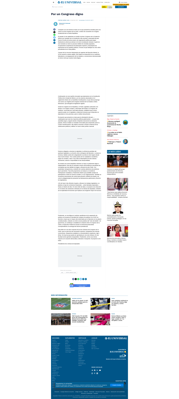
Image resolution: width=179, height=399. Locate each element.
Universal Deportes (57, 367)
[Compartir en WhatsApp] (54, 35)
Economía (54, 365)
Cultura (54, 370)
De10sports (81, 353)
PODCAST (93, 2)
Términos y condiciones (86, 393)
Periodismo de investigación (55, 346)
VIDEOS (88, 2)
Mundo (54, 353)
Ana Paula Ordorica (113, 139)
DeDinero (80, 355)
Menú (53, 380)
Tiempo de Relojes (70, 350)
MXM (84, 2)
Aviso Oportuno (82, 343)
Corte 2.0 (54, 341)
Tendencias (55, 373)
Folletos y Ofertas (82, 341)
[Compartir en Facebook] (54, 29)
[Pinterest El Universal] (94, 373)
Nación (54, 340)
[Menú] (53, 2)
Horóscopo (81, 362)
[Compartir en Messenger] (54, 37)
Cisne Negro (68, 351)
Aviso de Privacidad (100, 391)
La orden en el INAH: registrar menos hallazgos (114, 134)
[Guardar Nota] (54, 43)
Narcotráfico (55, 360)
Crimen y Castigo (112, 130)
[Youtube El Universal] (100, 371)
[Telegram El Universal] (92, 371)
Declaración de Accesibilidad (118, 391)
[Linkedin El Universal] (97, 373)
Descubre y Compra (83, 340)
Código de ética (79, 391)
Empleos (80, 345)
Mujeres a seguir (56, 343)
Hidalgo (93, 345)
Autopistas (68, 348)
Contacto (95, 393)
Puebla (93, 343)
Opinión (110, 116)
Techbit (54, 378)
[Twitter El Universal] (97, 371)
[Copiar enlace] (54, 40)
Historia (108, 391)
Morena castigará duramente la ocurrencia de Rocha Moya (114, 123)
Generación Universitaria (81, 349)
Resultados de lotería (82, 364)
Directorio (57, 391)
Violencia (86, 391)
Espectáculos (55, 368)
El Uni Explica (55, 348)
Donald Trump (55, 355)
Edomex (93, 340)
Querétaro (93, 346)
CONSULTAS (107, 2)
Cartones (54, 363)
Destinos (67, 346)
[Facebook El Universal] (94, 371)
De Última (67, 345)
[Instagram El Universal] (92, 373)
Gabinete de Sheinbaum (55, 351)
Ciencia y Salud (56, 375)
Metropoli (54, 357)
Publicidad (91, 391)
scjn (62, 272)
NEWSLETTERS (99, 2)
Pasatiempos (81, 360)
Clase (66, 340)
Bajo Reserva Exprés (113, 119)
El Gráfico (80, 351)
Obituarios (80, 346)
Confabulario (55, 372)
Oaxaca (93, 341)
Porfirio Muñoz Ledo (63, 20)
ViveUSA (80, 357)
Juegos (80, 358)
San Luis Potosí (95, 348)
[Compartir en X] (54, 32)
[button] (121, 7)
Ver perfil (61, 24)
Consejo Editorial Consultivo (67, 391)
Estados (54, 358)
